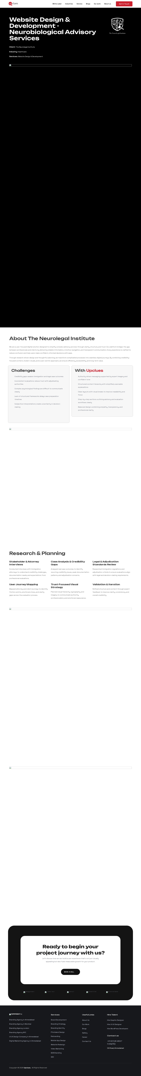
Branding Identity (58, 1028)
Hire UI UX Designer (114, 1024)
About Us (85, 1020)
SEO (52, 1057)
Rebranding (55, 1036)
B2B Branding (56, 1053)
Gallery (84, 1033)
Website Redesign (58, 1045)
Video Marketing (57, 1049)
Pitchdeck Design (58, 1032)
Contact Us (86, 1041)
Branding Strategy (58, 1024)
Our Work (85, 1024)
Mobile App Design (58, 1040)
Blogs (84, 1029)
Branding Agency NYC (17, 1032)
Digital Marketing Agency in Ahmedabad (25, 1041)
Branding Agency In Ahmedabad (21, 1020)
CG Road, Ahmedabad (115, 1048)
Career (84, 1037)
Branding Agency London (19, 1028)
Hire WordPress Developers (117, 1029)
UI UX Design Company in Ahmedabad (24, 1037)
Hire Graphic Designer (115, 1020)
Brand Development (59, 1020)
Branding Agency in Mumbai (20, 1024)
